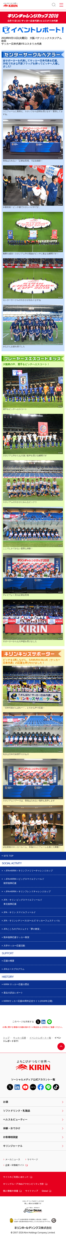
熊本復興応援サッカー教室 (16, 937)
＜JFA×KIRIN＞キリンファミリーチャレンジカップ (28, 870)
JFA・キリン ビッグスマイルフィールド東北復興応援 (23, 902)
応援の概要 (9, 960)
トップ (6, 1038)
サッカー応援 (19, 1038)
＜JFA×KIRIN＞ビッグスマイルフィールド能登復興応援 (24, 881)
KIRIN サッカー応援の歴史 (16, 984)
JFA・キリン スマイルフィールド (20, 912)
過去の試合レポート (13, 992)
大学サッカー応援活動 (14, 945)
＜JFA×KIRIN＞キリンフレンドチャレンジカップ (27, 891)
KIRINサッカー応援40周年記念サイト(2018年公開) (28, 1001)
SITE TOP (8, 856)
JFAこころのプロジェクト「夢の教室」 (23, 929)
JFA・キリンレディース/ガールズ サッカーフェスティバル (32, 920)
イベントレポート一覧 (40, 1038)
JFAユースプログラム (14, 969)
